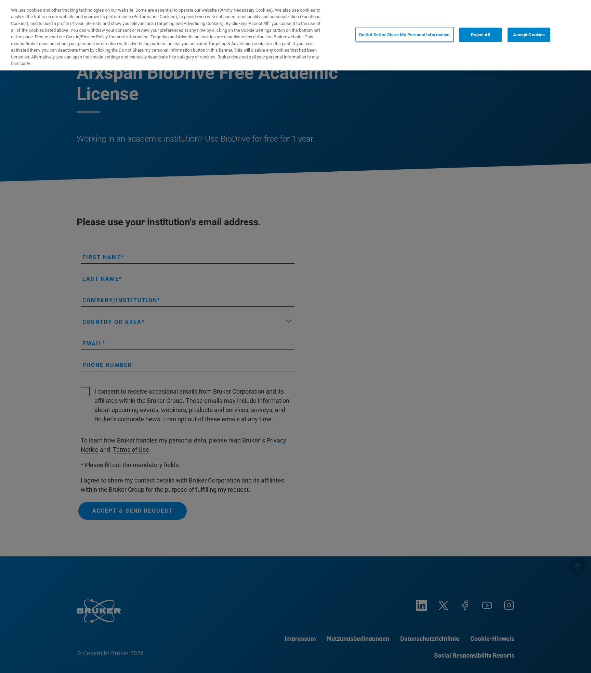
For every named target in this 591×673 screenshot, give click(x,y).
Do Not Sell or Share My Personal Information (404, 34)
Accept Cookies (529, 34)
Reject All (480, 34)
